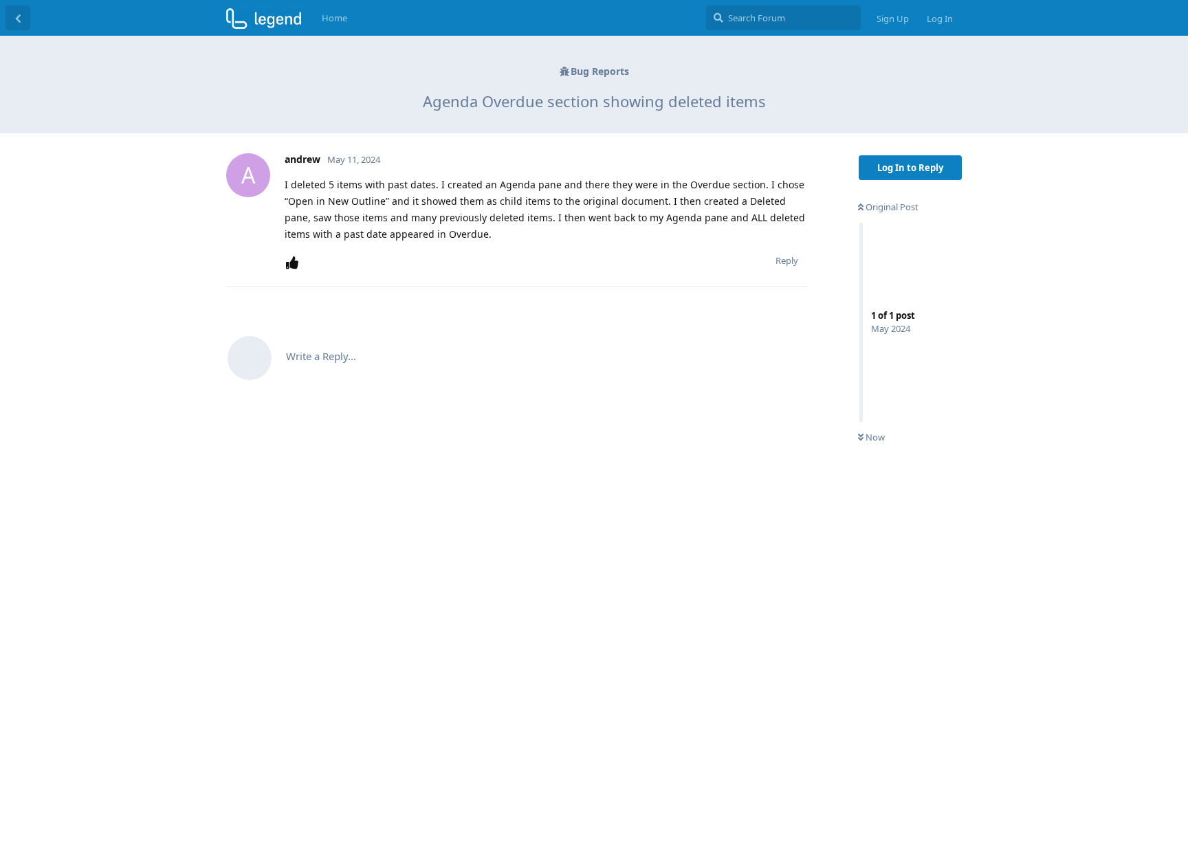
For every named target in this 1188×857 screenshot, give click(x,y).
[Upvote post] (295, 263)
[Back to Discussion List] (18, 17)
